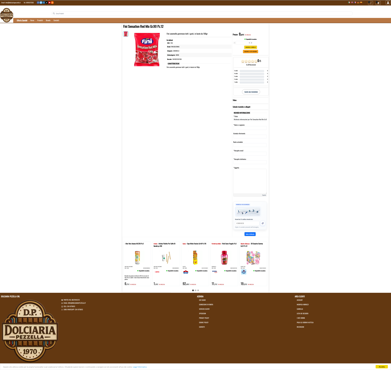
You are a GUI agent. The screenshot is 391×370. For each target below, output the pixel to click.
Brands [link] (48, 20)
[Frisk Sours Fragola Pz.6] (214, 271)
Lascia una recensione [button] (251, 92)
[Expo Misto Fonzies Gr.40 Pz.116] (185, 271)
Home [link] (32, 20)
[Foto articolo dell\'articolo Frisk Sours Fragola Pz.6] (224, 258)
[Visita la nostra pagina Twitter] (41, 2)
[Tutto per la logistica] (6, 15)
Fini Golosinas (175, 47)
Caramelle (176, 51)
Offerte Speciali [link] (22, 20)
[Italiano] (349, 2)
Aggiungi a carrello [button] (250, 47)
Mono (177, 55)
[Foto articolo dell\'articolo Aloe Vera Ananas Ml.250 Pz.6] (137, 258)
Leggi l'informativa (140, 367)
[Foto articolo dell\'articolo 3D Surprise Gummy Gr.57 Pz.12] (253, 258)
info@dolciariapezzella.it (13, 2)
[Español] (361, 2)
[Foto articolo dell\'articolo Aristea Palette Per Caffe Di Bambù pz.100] (166, 258)
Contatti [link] (56, 20)
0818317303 (30, 2)
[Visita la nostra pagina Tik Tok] (46, 2)
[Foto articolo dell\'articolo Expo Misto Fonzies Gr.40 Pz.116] (195, 258)
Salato (184, 266)
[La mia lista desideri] (370, 3)
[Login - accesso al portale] (388, 2)
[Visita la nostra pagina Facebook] (38, 2)
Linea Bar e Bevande (129, 266)
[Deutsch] (358, 2)
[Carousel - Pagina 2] (195, 290)
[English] (352, 2)
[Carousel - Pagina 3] (198, 290)
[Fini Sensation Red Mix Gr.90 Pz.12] (147, 49)
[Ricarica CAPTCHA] (262, 223)
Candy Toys (243, 266)
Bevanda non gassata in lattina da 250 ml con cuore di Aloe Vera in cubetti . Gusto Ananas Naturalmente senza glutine (137, 277)
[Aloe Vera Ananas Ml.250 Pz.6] (127, 271)
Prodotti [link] (40, 20)
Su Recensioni (251, 64)
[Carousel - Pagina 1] (193, 290)
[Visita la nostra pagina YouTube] (49, 2)
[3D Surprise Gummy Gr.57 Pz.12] (243, 271)
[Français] (355, 2)
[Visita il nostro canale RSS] (52, 2)
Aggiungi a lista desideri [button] (250, 51)
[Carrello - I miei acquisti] (378, 3)
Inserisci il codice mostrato (244, 219)
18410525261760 (177, 59)
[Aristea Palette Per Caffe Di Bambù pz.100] (156, 271)
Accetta (382, 366)
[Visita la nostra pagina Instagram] (43, 2)
